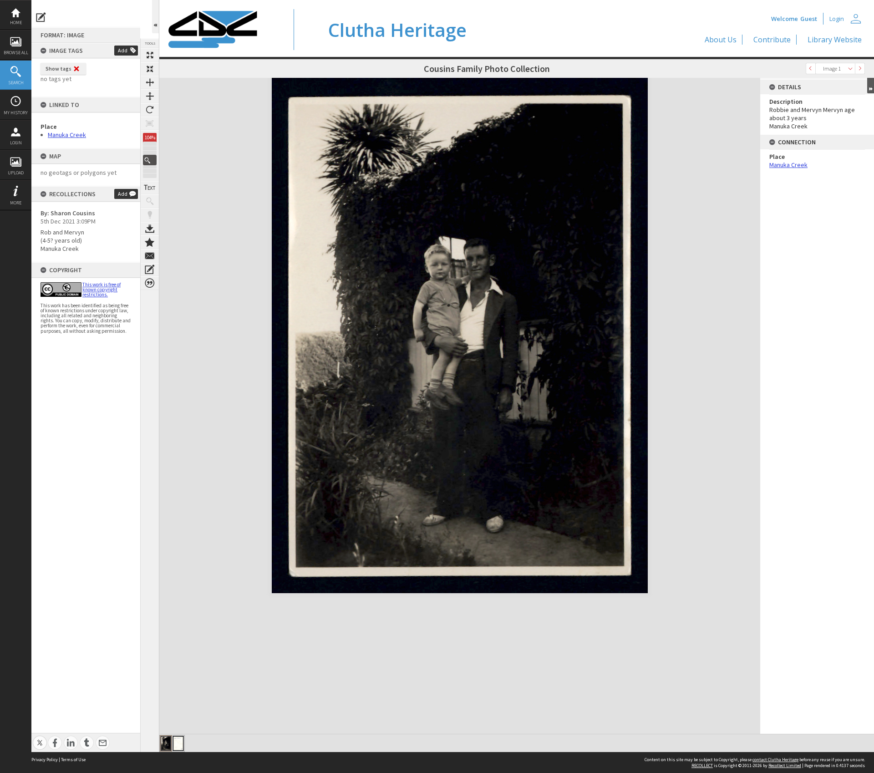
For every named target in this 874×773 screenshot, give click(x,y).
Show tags (58, 68)
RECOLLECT (702, 765)
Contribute (772, 40)
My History (16, 113)
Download (150, 228)
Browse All (16, 53)
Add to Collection (150, 242)
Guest (808, 19)
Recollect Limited (784, 765)
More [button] (15, 203)
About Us (721, 40)
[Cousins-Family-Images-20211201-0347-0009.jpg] (178, 743)
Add (122, 50)
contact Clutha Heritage (775, 760)
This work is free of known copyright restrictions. (101, 289)
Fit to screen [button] (150, 69)
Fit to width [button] (150, 82)
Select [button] (850, 68)
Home (16, 22)
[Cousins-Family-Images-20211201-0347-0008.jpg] (166, 743)
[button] (150, 160)
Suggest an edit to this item (41, 17)
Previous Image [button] (810, 68)
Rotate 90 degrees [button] (150, 110)
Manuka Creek (67, 135)
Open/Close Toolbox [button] (155, 16)
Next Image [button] (859, 68)
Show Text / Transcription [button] (150, 187)
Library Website (835, 40)
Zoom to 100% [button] (150, 123)
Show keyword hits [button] (150, 201)
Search (16, 83)
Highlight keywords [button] (150, 215)
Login (16, 143)
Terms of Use (73, 760)
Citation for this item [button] (150, 283)
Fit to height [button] (150, 96)
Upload (16, 173)
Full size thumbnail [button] (150, 55)
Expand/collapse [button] (870, 85)
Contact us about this (150, 256)
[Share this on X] (40, 738)
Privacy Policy (44, 760)
